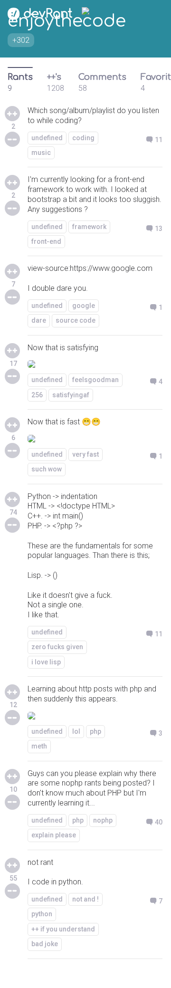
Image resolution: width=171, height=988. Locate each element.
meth (39, 746)
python (41, 914)
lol (76, 731)
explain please (53, 835)
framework (89, 226)
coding (83, 138)
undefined (47, 138)
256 (37, 395)
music (41, 152)
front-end (46, 241)
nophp (103, 820)
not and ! (85, 899)
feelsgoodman (95, 380)
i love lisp (46, 662)
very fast (85, 454)
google (83, 305)
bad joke (44, 944)
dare (38, 320)
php (95, 731)
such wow (46, 469)
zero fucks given (57, 647)
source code (75, 320)
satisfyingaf (70, 395)
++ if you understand (63, 929)
